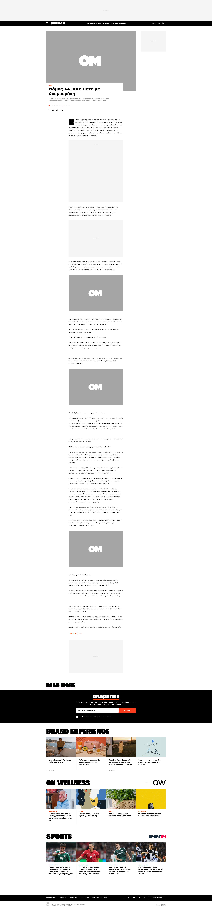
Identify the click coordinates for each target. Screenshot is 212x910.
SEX (50, 85)
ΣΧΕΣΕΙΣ (73, 633)
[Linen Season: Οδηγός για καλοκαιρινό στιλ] (61, 747)
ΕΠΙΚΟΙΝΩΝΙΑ (51, 897)
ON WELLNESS (68, 783)
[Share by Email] (61, 110)
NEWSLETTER (157, 897)
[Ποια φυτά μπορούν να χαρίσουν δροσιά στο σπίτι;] (121, 799)
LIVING (111, 811)
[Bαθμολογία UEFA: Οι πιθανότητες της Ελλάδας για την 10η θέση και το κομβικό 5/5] (121, 852)
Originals (114, 23)
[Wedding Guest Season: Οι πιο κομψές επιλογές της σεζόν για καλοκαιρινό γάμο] (121, 747)
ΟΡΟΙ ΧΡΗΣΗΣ (84, 897)
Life (99, 23)
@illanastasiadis (115, 627)
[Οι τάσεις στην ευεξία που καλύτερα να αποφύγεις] (151, 799)
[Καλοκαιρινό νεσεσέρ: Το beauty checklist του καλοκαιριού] (91, 747)
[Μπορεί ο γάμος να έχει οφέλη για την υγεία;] (91, 799)
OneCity (106, 23)
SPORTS (59, 837)
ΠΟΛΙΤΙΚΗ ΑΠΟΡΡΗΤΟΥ (100, 897)
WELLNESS (142, 811)
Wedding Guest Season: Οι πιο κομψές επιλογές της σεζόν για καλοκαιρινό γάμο (120, 762)
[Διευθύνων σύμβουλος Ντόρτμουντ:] (151, 852)
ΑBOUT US (73, 897)
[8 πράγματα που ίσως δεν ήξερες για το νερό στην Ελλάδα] (151, 747)
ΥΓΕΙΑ (81, 811)
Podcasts (123, 23)
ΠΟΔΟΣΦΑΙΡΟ (53, 865)
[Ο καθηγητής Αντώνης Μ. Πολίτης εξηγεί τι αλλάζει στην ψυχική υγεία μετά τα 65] (61, 799)
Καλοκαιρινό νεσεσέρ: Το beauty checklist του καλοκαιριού (89, 762)
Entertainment (91, 23)
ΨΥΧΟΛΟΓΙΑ (53, 811)
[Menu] (47, 23)
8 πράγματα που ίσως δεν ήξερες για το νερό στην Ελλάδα (149, 762)
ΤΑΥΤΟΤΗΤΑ (63, 897)
